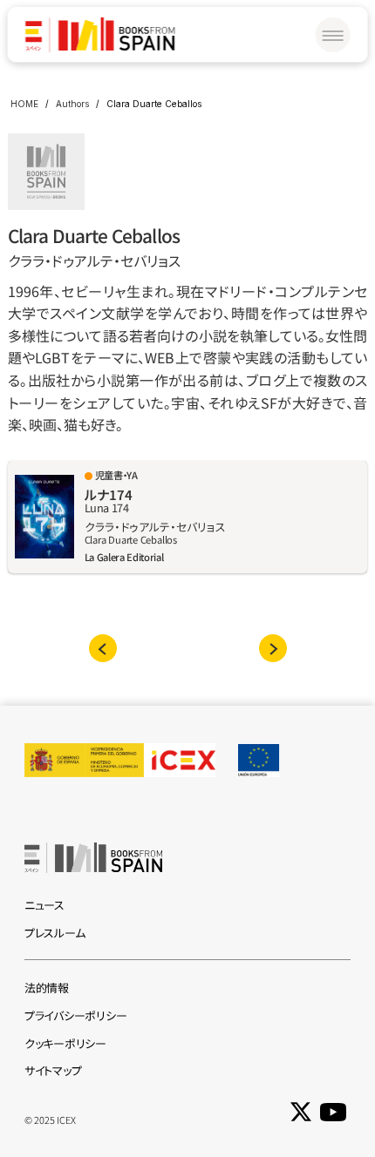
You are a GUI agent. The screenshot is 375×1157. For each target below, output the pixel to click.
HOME (24, 103)
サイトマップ (52, 1070)
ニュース (44, 905)
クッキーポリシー (65, 1043)
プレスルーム (54, 932)
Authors (72, 103)
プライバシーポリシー (75, 1015)
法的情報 (46, 987)
